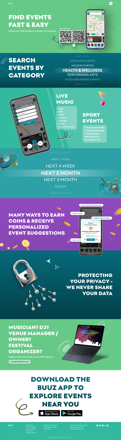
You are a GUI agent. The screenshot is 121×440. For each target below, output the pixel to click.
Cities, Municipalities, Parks (77, 429)
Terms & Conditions (31, 429)
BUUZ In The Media (31, 427)
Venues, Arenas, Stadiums (50, 427)
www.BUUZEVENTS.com (20, 362)
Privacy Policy (29, 430)
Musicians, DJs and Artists (50, 425)
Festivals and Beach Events (77, 427)
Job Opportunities (30, 432)
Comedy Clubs (47, 429)
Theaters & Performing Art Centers (79, 425)
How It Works (29, 425)
